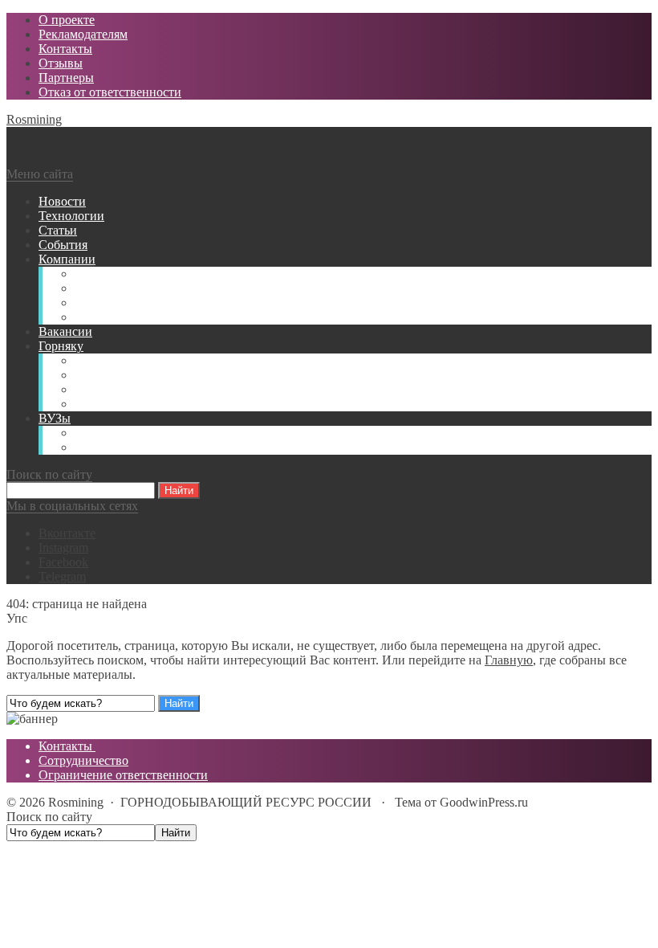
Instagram (63, 547)
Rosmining (34, 119)
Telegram (62, 576)
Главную (509, 660)
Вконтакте (67, 533)
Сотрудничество (83, 760)
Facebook (63, 562)
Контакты (67, 746)
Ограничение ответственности (123, 775)
